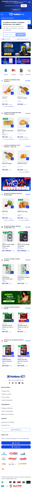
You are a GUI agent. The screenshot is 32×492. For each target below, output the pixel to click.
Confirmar (20, 34)
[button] (8, 90)
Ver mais (27, 80)
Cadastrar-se (16, 9)
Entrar (24, 5)
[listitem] (16, 49)
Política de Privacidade (7, 422)
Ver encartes (7, 39)
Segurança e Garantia (7, 414)
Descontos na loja (23, 39)
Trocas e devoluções (7, 411)
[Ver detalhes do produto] (8, 90)
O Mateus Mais (5, 391)
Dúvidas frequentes (6, 400)
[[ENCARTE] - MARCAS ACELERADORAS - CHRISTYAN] (16, 184)
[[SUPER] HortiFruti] (16, 297)
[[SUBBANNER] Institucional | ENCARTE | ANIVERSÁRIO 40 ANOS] (23, 61)
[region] (16, 49)
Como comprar (5, 397)
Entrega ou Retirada (7, 408)
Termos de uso (5, 425)
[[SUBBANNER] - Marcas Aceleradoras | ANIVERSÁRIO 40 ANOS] (8, 61)
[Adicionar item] (12, 93)
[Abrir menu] (2, 15)
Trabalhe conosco (6, 394)
